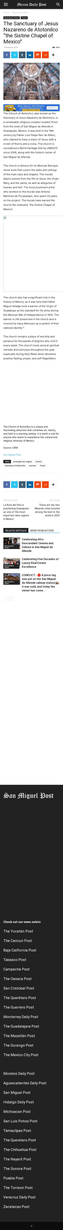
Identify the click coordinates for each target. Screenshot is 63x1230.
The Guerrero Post (18, 1007)
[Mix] (37, 55)
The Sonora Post (17, 1169)
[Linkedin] (30, 55)
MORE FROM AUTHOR (42, 530)
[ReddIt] (45, 55)
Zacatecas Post (16, 1207)
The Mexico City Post (20, 1055)
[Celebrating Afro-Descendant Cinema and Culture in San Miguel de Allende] (11, 543)
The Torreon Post (18, 1188)
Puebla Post (13, 1178)
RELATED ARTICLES (15, 530)
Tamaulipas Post (17, 1131)
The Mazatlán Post (19, 1036)
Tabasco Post (14, 960)
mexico (38, 461)
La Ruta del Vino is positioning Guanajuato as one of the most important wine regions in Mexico (16, 511)
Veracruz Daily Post (19, 1197)
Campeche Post (16, 969)
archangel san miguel (22, 461)
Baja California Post (19, 950)
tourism (32, 465)
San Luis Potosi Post (20, 1121)
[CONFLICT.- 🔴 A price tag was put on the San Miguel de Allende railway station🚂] (11, 579)
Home (6, 12)
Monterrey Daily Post (20, 1017)
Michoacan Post (17, 1112)
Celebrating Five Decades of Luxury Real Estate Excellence (40, 562)
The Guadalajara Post (21, 1026)
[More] (53, 55)
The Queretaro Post (19, 1140)
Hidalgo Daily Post (18, 1102)
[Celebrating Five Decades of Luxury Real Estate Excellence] (11, 563)
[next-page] (11, 599)
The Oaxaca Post (17, 979)
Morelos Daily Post (19, 1073)
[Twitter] (14, 55)
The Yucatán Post (18, 931)
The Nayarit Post (17, 1159)
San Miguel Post (12, 454)
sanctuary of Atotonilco (15, 465)
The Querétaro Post (19, 998)
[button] (5, 4)
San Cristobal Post (18, 988)
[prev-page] (5, 599)
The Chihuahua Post (19, 1150)
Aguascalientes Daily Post (24, 1083)
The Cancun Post (17, 941)
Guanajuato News (20, 12)
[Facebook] (6, 55)
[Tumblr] (22, 55)
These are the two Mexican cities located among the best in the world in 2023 (47, 510)
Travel (24, 18)
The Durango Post (18, 1045)
